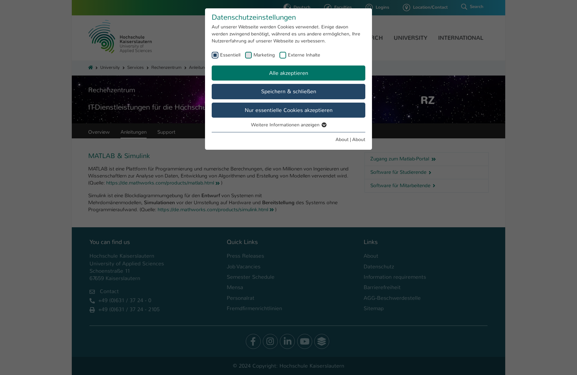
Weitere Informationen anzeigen (286, 125)
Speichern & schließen (288, 91)
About (342, 139)
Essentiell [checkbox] (230, 55)
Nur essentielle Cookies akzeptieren (289, 110)
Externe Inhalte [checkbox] (304, 55)
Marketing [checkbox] (264, 55)
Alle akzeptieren (288, 73)
